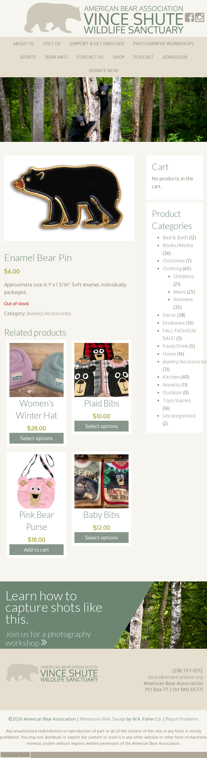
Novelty (171, 385)
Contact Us (90, 57)
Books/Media (178, 245)
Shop (119, 57)
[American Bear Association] (103, 17)
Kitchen (171, 377)
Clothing (172, 268)
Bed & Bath (175, 237)
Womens (183, 299)
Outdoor (172, 392)
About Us (23, 43)
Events (28, 57)
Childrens (183, 276)
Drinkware (174, 323)
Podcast (144, 57)
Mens (179, 292)
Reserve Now (15, 754)
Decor (169, 315)
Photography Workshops (163, 43)
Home (169, 354)
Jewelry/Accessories (49, 313)
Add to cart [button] (36, 550)
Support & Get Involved (97, 43)
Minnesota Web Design (103, 719)
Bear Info (56, 57)
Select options (36, 438)
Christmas (174, 261)
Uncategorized (179, 416)
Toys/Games (177, 400)
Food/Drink (175, 346)
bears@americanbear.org (175, 677)
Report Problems (182, 719)
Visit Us (51, 43)
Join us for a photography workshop (48, 639)
